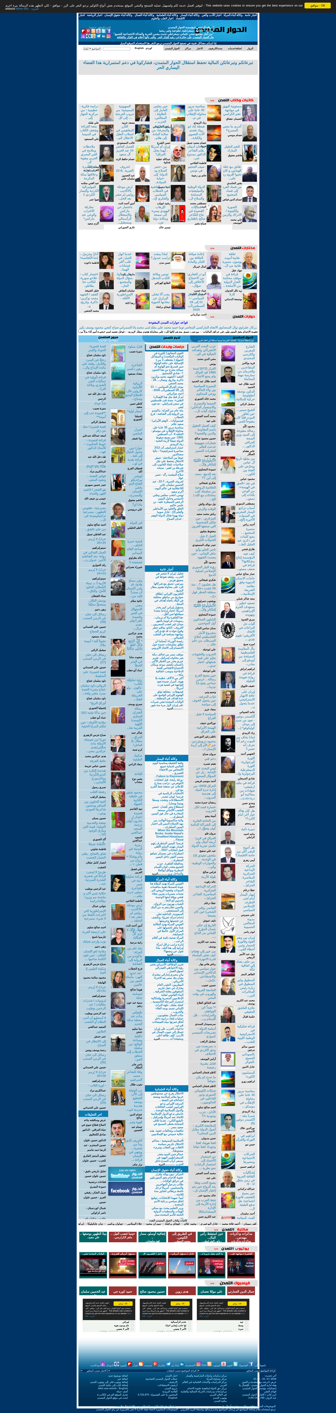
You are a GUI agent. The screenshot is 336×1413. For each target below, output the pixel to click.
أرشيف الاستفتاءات (167, 1385)
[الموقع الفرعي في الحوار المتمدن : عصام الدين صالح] (118, 1104)
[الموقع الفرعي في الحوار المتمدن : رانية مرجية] (118, 944)
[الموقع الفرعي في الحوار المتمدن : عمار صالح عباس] (228, 567)
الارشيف (173, 1382)
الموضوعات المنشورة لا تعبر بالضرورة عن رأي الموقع (248, 1406)
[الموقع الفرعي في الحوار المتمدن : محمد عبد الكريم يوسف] (228, 994)
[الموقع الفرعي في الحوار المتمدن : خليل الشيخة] (106, 288)
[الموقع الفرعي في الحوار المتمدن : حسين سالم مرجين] (228, 1040)
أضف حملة (122, 1391)
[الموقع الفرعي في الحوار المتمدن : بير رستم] (228, 824)
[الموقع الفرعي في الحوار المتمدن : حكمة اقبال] (228, 1022)
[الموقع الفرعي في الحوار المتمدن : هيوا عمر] (106, 200)
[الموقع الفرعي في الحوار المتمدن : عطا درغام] (228, 880)
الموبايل (110, 1365)
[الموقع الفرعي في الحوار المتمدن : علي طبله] (106, 120)
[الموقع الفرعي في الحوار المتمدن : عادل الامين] (228, 1068)
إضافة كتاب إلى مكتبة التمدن (113, 1385)
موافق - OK (317, 5)
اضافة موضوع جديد (118, 1375)
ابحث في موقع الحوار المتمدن (112, 1397)
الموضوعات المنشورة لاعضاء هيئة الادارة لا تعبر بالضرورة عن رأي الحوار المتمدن (137, 1409)
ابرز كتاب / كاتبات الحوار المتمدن (259, 1394)
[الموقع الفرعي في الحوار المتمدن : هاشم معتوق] (249, 160)
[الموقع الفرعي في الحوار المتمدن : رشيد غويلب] (178, 200)
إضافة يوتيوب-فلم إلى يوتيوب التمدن (109, 1382)
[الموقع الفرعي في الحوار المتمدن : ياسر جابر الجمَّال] (118, 1050)
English (172, 1397)
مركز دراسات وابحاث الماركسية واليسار (206, 1375)
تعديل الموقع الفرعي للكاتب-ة (112, 1394)
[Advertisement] (168, 83)
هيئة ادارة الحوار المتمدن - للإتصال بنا (257, 1385)
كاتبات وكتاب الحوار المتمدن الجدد (168, 1220)
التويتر (229, 1365)
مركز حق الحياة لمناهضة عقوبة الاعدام (207, 1388)
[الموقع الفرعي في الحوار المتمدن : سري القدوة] (228, 617)
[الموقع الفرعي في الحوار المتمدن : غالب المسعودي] (142, 140)
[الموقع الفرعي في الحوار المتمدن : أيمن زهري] (228, 861)
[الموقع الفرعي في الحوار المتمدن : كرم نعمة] (118, 751)
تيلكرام (162, 1365)
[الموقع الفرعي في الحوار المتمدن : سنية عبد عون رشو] (118, 1008)
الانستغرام (190, 1365)
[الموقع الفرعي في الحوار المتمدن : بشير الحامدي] (249, 180)
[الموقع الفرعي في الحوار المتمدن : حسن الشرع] (178, 140)
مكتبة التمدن (220, 1401)
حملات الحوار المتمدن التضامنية (161, 1378)
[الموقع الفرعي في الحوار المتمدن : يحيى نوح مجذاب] (118, 788)
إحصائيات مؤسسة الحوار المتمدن (259, 1388)
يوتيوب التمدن (220, 1397)
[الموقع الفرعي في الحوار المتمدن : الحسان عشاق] (249, 120)
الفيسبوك (244, 1365)
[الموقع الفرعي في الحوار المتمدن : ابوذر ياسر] (228, 933)
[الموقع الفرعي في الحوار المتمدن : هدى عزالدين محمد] (118, 619)
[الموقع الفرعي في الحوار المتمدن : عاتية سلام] (118, 594)
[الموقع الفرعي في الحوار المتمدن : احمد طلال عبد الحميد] (228, 381)
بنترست (148, 1365)
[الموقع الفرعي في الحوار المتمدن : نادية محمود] (178, 180)
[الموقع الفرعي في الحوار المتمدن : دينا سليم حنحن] (118, 1026)
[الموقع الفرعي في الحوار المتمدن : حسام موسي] (249, 140)
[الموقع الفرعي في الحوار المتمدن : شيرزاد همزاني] (118, 576)
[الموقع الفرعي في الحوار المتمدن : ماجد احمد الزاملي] (228, 843)
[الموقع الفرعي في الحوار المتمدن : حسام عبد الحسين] (118, 1136)
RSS (204, 1365)
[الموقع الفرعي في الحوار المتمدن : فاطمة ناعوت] (106, 268)
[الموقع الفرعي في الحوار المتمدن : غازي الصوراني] (142, 221)
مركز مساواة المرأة (216, 1378)
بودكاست (95, 1365)
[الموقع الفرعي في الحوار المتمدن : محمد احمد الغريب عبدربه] (106, 160)
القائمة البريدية (169, 1391)
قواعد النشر (270, 1391)
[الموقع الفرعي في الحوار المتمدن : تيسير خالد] (178, 221)
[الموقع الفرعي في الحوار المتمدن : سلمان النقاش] (142, 288)
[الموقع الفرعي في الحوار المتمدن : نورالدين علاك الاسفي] (228, 1129)
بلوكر (136, 1365)
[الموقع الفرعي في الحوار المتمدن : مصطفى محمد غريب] (214, 200)
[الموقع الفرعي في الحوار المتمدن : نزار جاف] (118, 1154)
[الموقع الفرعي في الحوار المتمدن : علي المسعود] (106, 140)
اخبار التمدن (171, 1375)
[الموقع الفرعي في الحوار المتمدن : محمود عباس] (228, 472)
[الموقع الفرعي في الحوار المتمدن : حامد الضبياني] (228, 705)
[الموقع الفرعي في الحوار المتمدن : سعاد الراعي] (118, 769)
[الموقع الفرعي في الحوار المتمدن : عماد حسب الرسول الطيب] (214, 288)
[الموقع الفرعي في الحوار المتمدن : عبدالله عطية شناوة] (178, 160)
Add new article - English (113, 1388)
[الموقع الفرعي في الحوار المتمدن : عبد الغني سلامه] (106, 180)
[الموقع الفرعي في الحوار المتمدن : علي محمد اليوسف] (249, 221)
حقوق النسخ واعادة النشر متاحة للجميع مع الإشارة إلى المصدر (146, 1406)
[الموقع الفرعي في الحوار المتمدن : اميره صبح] (228, 637)
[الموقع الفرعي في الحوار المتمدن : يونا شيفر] (118, 443)
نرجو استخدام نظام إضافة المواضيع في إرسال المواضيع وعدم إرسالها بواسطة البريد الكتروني (228, 1409)
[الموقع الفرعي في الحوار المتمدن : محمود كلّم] (228, 423)
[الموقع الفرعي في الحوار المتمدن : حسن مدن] (178, 268)
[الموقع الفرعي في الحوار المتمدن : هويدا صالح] (118, 987)
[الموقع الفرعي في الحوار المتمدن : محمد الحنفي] (106, 308)
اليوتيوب (216, 1365)
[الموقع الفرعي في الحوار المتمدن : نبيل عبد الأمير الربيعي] (228, 951)
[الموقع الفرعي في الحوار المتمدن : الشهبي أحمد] (228, 751)
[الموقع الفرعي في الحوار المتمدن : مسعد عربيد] (142, 120)
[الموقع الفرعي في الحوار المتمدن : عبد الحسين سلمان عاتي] (142, 180)
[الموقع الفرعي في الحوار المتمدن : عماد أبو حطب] (118, 675)
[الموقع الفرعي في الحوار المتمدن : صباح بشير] (214, 221)
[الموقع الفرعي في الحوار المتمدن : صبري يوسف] (118, 694)
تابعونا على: (260, 1365)
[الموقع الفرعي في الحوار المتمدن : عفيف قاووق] (228, 687)
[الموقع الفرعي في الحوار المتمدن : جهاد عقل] (249, 268)
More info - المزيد (27, 8)
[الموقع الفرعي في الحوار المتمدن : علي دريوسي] (118, 518)
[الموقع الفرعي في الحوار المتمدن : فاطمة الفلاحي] (214, 160)
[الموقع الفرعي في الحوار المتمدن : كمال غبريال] (214, 268)
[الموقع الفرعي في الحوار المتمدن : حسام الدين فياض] (249, 200)
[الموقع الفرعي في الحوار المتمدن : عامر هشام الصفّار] (228, 444)
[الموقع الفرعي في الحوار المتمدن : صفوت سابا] (118, 654)
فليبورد (123, 1365)
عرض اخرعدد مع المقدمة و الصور (259, 1382)
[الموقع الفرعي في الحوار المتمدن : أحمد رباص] (228, 522)
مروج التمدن (171, 1388)
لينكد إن (175, 1365)
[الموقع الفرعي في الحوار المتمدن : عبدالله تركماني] (228, 1186)
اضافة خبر (122, 1378)
